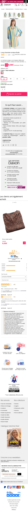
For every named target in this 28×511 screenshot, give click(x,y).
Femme (16, 403)
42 (17, 78)
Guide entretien (5, 419)
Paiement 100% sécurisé (13, 182)
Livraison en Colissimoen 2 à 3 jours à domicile (13, 171)
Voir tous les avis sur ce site (14, 261)
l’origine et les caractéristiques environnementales (13, 152)
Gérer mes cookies (14, 505)
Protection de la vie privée (13, 501)
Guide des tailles (5, 414)
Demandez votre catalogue (14, 447)
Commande (4, 410)
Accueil (2, 9)
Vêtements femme (10, 9)
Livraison (3, 408)
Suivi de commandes (6, 403)
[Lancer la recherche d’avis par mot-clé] (25, 280)
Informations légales (13, 503)
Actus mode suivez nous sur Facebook (13, 481)
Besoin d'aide (4, 421)
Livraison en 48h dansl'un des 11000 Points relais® (14, 167)
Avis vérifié (4, 286)
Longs (25, 9)
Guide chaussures (5, 417)
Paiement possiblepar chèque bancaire (12, 179)
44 (23, 78)
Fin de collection (19, 412)
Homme (17, 410)
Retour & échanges (6, 406)
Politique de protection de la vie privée (8, 478)
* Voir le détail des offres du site (14, 395)
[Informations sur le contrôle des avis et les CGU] (21, 258)
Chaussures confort (19, 408)
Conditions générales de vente (13, 500)
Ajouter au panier (15, 94)
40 (10, 78)
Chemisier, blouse (19, 9)
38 (4, 78)
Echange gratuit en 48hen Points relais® (13, 175)
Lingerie (17, 406)
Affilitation (14, 509)
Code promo (14, 507)
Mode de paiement (6, 412)
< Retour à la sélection (20, 54)
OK (19, 474)
